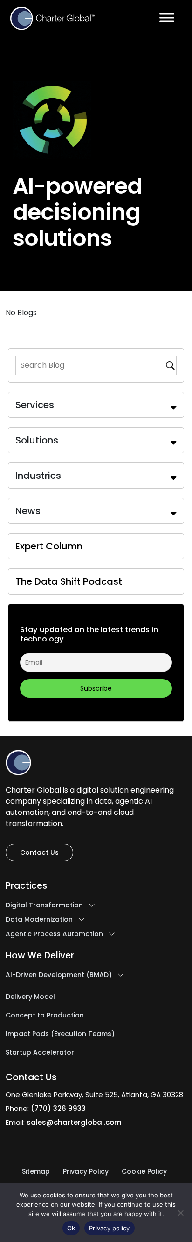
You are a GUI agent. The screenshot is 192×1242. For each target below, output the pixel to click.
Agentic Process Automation (54, 934)
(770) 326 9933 (58, 1108)
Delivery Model (30, 997)
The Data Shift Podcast (68, 581)
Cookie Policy (144, 1172)
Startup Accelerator (40, 1053)
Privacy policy (109, 1228)
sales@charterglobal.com (74, 1122)
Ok (71, 1228)
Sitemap (36, 1172)
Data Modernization (39, 920)
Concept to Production (45, 1015)
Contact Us (39, 852)
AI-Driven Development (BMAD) (59, 975)
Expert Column (48, 546)
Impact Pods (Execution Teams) (60, 1034)
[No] (180, 1212)
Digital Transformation (44, 905)
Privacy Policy (86, 1172)
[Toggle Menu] (166, 17)
